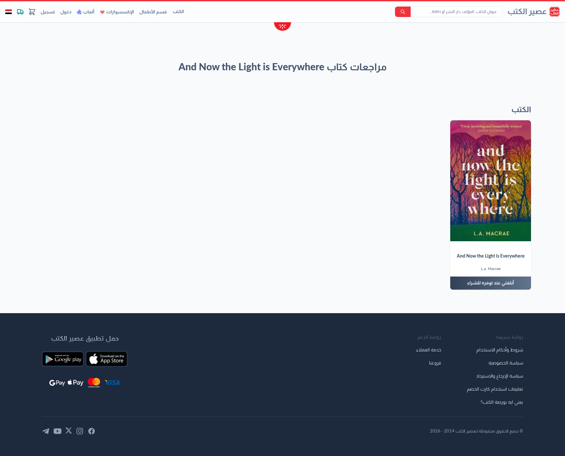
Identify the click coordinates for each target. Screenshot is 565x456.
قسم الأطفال (153, 12)
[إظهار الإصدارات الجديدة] (282, 27)
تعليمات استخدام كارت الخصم (495, 389)
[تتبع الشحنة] (20, 11)
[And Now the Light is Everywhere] (490, 180)
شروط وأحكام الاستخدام (499, 350)
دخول (65, 12)
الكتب (178, 11)
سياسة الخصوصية (505, 363)
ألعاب (88, 12)
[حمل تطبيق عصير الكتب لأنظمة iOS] (107, 359)
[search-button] (403, 12)
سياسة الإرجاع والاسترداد (499, 376)
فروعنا (435, 363)
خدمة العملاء (428, 350)
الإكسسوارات (120, 12)
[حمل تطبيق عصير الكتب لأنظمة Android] (63, 359)
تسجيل (48, 12)
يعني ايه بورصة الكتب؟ (502, 402)
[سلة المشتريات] (32, 11)
